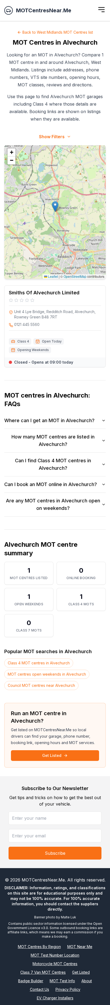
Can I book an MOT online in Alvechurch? (50, 484)
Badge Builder (30, 981)
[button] (55, 206)
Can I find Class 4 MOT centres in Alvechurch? (53, 464)
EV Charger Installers (55, 998)
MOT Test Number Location (55, 955)
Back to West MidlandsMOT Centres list (57, 32)
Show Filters (52, 136)
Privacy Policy (68, 989)
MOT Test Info (62, 981)
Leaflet (52, 276)
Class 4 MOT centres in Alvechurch (39, 663)
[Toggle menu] (101, 9)
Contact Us (39, 989)
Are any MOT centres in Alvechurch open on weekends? (53, 504)
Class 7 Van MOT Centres (43, 972)
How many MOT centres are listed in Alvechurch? (53, 440)
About (86, 981)
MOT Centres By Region (39, 946)
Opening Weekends (33, 350)
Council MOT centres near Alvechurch (41, 685)
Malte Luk (68, 917)
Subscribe (55, 853)
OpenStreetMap (75, 276)
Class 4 (23, 341)
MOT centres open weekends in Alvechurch (47, 674)
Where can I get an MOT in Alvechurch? (49, 420)
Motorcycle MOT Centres (55, 963)
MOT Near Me (79, 946)
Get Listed (51, 755)
